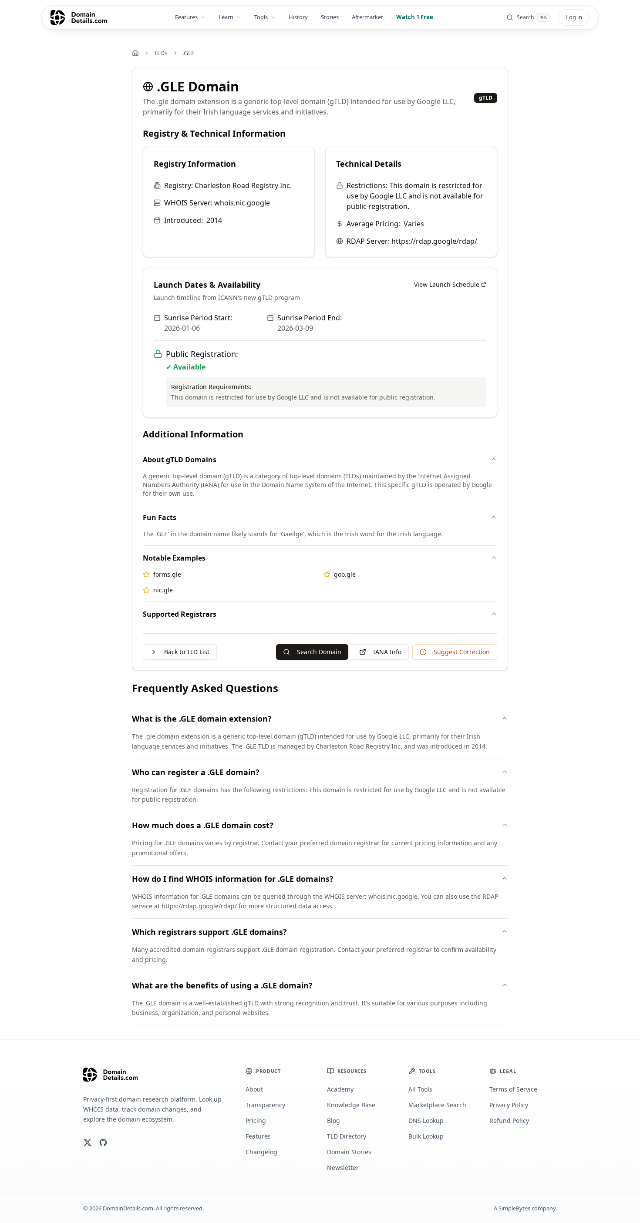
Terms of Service (513, 1089)
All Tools (420, 1089)
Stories (330, 17)
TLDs (161, 53)
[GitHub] (103, 1142)
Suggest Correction (462, 652)
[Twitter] (87, 1142)
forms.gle (167, 574)
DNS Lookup (426, 1120)
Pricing (256, 1120)
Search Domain (319, 652)
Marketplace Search (437, 1105)
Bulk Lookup (426, 1136)
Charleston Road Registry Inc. (243, 185)
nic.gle (163, 590)
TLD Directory (346, 1136)
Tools (261, 17)
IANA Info (387, 652)
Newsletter (343, 1167)
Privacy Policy (508, 1105)
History (298, 17)
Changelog (261, 1152)
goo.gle (345, 574)
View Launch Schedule (446, 284)
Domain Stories (349, 1152)
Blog (333, 1120)
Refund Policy (509, 1120)
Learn (226, 17)
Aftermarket (367, 17)
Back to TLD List (186, 652)
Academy (340, 1089)
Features (186, 17)
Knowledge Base (351, 1105)
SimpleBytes (514, 1208)
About (254, 1089)
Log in (574, 17)
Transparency (265, 1105)
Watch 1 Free (414, 17)
